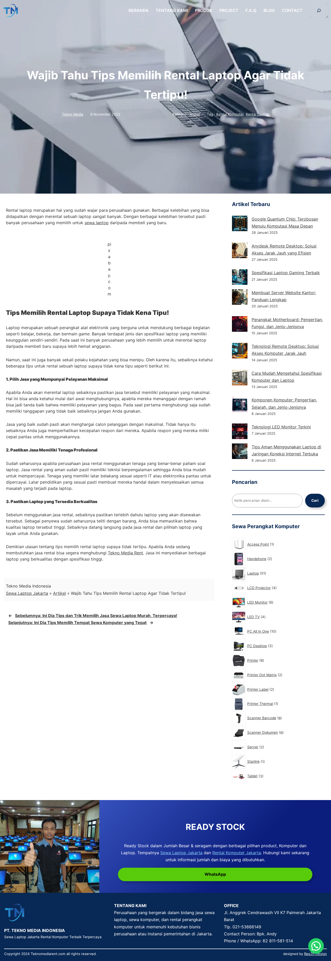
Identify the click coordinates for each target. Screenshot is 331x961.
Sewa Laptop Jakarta (27, 593)
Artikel (195, 114)
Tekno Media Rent (125, 552)
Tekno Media (72, 114)
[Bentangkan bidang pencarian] (319, 11)
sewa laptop (97, 222)
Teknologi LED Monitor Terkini (281, 426)
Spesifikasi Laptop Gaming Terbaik (286, 272)
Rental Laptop (257, 114)
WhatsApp (215, 874)
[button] (316, 946)
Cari (315, 500)
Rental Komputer (230, 114)
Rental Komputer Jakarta (236, 852)
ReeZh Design (315, 954)
